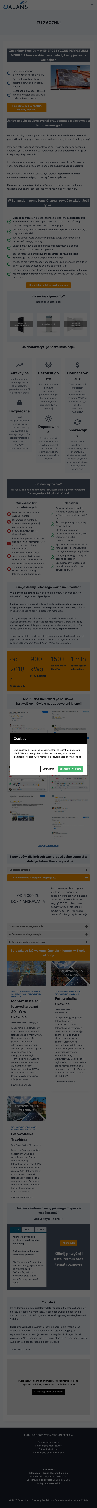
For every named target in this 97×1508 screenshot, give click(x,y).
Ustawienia (48, 769)
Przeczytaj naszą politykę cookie (64, 757)
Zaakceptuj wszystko (70, 769)
